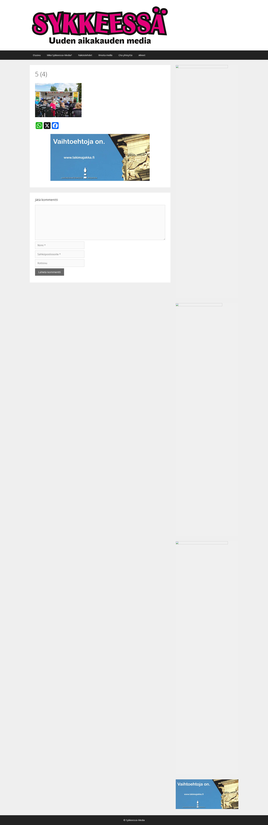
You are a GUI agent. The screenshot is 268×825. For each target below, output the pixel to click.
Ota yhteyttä (125, 55)
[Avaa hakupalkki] (233, 55)
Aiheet (141, 55)
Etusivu (37, 55)
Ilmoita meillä (105, 55)
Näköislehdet (85, 55)
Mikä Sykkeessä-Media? (59, 55)
